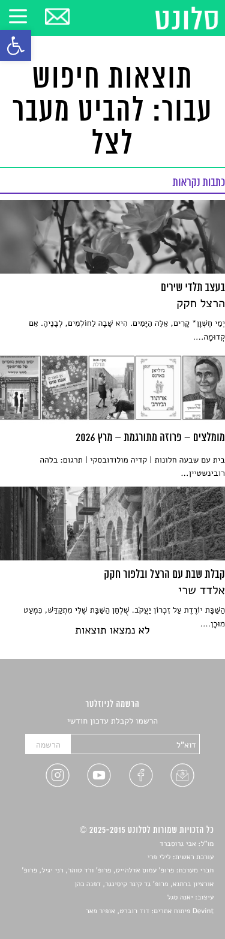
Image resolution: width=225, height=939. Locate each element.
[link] (15, 45)
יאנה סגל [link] (180, 897)
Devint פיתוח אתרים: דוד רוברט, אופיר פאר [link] (150, 911)
